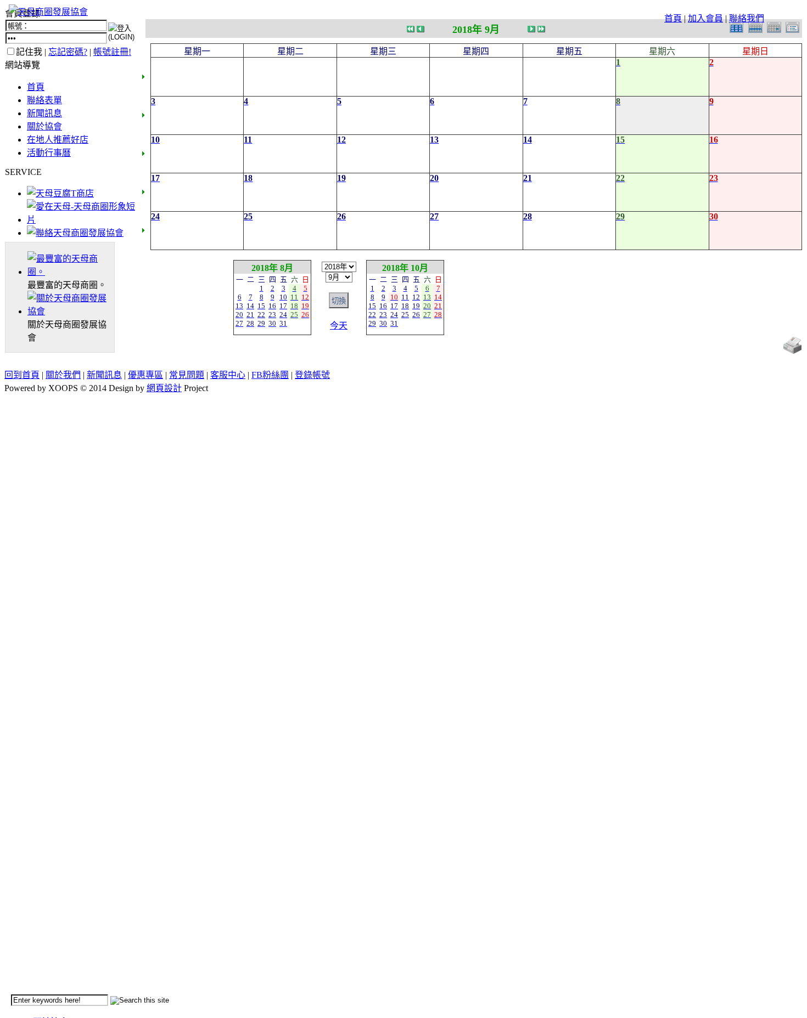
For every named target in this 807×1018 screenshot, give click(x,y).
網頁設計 (164, 388)
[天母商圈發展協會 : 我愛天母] (48, 11)
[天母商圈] (70, 271)
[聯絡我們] (75, 232)
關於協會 (44, 126)
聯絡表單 (44, 100)
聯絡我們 (746, 18)
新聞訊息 (44, 113)
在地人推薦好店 (57, 139)
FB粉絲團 (270, 375)
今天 (339, 325)
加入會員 (705, 18)
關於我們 (63, 375)
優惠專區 (145, 375)
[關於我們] (70, 311)
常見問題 (186, 375)
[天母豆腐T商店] (60, 193)
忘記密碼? (67, 51)
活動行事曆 (49, 152)
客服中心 (227, 375)
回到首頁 (22, 375)
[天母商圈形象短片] (81, 219)
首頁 (673, 18)
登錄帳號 (312, 375)
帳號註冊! (112, 51)
